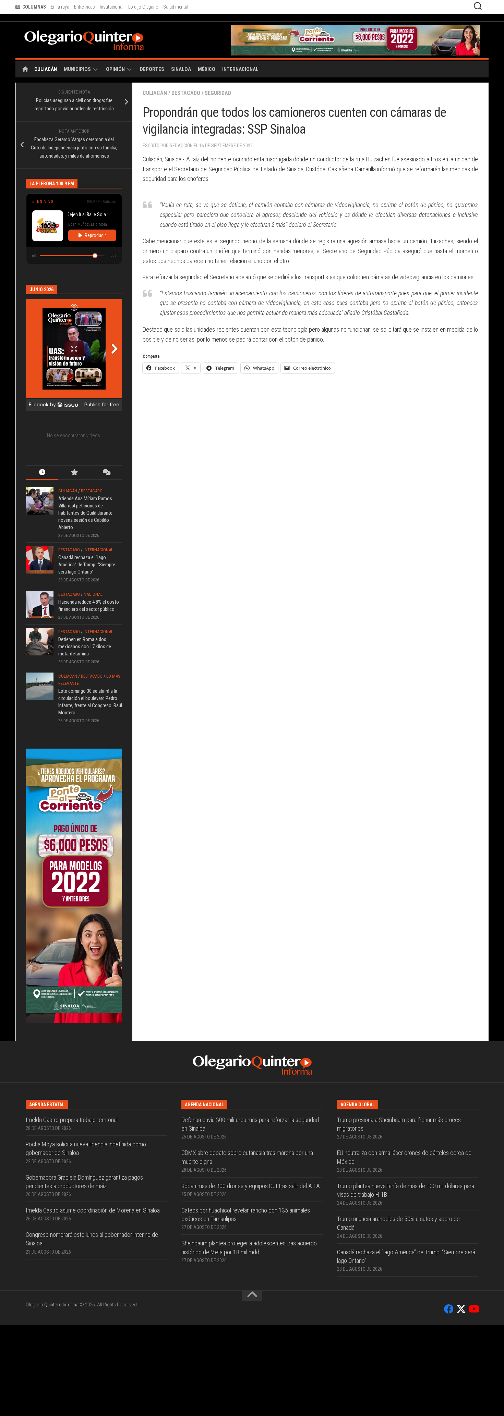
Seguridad (218, 110)
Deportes (152, 87)
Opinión (115, 87)
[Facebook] (449, 1400)
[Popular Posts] (74, 490)
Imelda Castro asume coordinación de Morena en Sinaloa (93, 1301)
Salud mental (175, 7)
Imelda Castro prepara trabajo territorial (72, 1210)
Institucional (111, 7)
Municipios (77, 87)
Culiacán (45, 87)
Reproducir (95, 253)
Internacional (240, 87)
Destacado (185, 110)
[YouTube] (473, 1400)
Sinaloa (181, 87)
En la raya (60, 7)
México (206, 87)
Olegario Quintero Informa (52, 1395)
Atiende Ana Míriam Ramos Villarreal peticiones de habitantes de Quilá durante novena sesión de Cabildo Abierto (85, 530)
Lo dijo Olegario (143, 7)
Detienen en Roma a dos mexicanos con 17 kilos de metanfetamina (84, 664)
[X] (461, 1400)
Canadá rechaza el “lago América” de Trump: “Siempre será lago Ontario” (86, 582)
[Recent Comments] (106, 490)
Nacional (93, 611)
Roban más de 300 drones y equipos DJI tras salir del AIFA (250, 1276)
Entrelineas (84, 7)
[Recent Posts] (42, 490)
